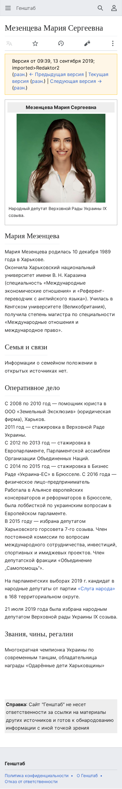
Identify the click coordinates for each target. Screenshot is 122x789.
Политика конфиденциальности (36, 775)
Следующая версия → (76, 81)
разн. (20, 74)
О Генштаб (87, 775)
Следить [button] (37, 46)
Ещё (115, 46)
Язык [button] (11, 46)
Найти (102, 11)
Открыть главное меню (10, 11)
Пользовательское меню (116, 11)
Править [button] (89, 46)
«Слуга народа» (96, 588)
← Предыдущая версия (56, 74)
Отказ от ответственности (31, 781)
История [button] (63, 46)
